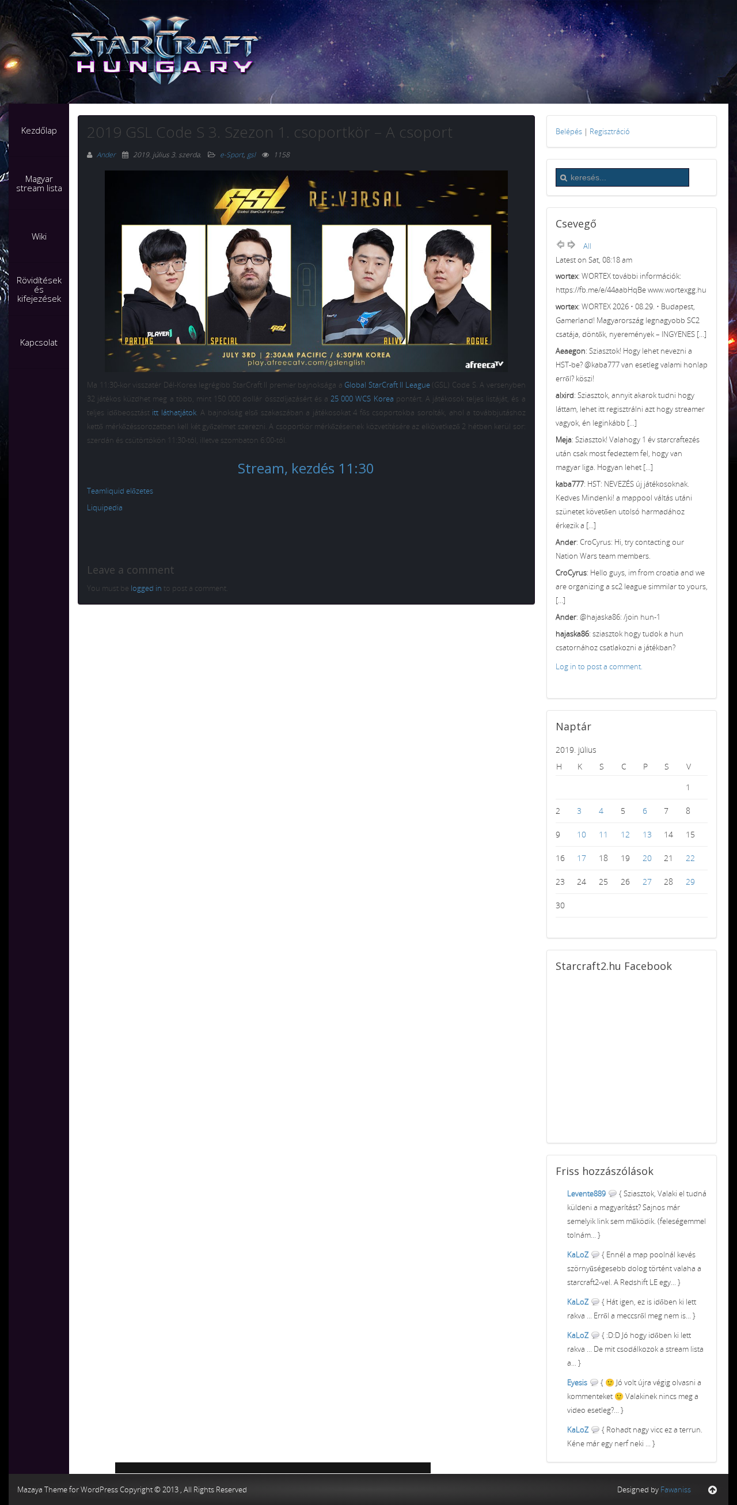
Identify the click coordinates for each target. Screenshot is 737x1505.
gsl (251, 155)
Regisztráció (610, 131)
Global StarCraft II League (387, 385)
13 (647, 834)
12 (625, 834)
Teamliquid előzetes (120, 491)
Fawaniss (675, 1489)
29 (690, 881)
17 (581, 857)
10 (581, 834)
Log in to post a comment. (599, 666)
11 (603, 834)
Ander (107, 155)
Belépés (569, 131)
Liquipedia (105, 507)
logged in (146, 588)
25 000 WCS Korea (361, 398)
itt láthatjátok (174, 412)
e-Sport (232, 155)
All (587, 246)
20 (647, 857)
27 (647, 881)
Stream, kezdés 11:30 (306, 467)
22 (690, 857)
